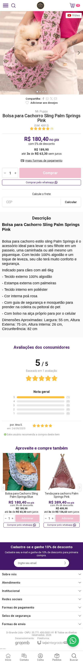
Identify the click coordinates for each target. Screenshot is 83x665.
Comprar (50, 173)
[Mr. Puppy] (40, 5)
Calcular (71, 202)
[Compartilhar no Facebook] (43, 98)
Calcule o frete (41, 194)
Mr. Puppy (41, 111)
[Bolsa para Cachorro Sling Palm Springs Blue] (21, 490)
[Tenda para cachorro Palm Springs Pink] (61, 490)
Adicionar (27, 518)
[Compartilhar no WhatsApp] (47, 98)
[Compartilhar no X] (51, 98)
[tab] (37, 92)
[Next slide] (78, 53)
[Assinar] (65, 563)
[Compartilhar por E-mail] (55, 98)
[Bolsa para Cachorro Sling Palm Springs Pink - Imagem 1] (41, 53)
